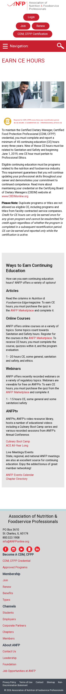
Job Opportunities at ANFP (19, 671)
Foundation (9, 664)
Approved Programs (15, 567)
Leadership (10, 658)
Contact (39, 682)
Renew (40, 26)
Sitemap (51, 682)
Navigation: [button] (19, 46)
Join (23, 26)
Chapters (8, 632)
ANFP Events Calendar (20, 475)
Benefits (8, 593)
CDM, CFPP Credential (16, 560)
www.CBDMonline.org (15, 196)
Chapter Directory (16, 478)
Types (6, 599)
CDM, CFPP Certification (33, 34)
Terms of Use (25, 682)
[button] (60, 46)
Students (8, 612)
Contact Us (9, 651)
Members (9, 638)
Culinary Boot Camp (18, 441)
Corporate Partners (14, 625)
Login (31, 18)
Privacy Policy (9, 682)
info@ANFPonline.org (16, 541)
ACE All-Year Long (17, 445)
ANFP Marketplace (22, 310)
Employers (9, 619)
